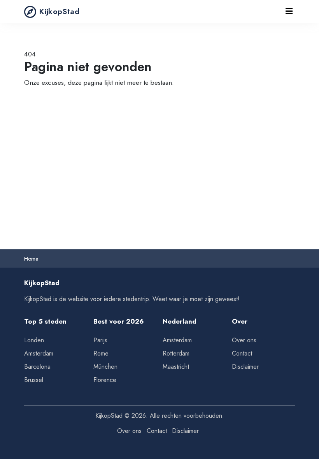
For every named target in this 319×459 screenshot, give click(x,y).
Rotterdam (176, 353)
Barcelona (37, 366)
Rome (101, 353)
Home (31, 259)
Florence (104, 379)
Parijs (100, 340)
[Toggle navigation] (289, 11)
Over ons (244, 340)
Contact (242, 353)
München (105, 366)
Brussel (33, 379)
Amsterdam (38, 353)
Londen (34, 340)
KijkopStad (59, 11)
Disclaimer (245, 366)
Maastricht (176, 366)
